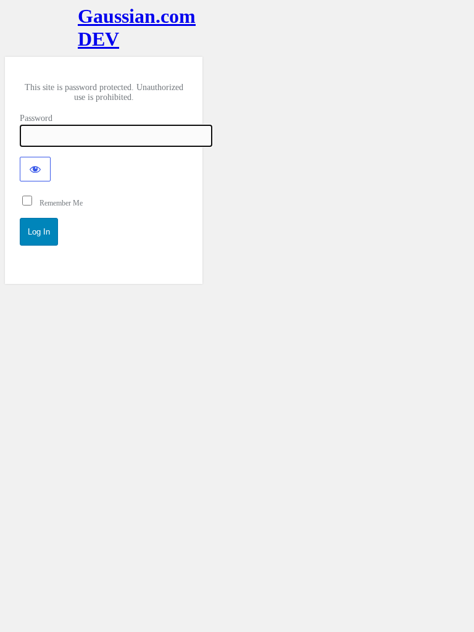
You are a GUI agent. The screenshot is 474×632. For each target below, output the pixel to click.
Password (36, 118)
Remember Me (58, 203)
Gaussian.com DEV (104, 27)
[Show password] (35, 169)
